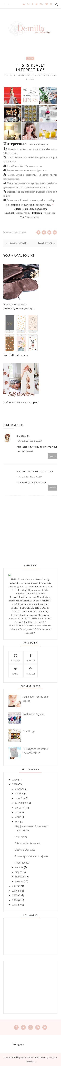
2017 (15, 885)
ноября (19, 793)
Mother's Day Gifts (24, 849)
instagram (16, 660)
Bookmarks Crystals (34, 714)
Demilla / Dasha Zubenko (21, 75)
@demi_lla (49, 212)
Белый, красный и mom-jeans (31, 856)
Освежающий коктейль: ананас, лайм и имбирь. (31, 200)
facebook (30, 660)
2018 (15, 784)
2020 (15, 779)
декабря (20, 788)
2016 (15, 890)
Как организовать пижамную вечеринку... (18, 306)
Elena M (23, 435)
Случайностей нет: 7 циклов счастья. (24, 165)
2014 (15, 900)
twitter (15, 674)
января (19, 881)
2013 (15, 904)
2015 (15, 895)
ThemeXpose (27, 1057)
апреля (19, 867)
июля (18, 812)
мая (17, 821)
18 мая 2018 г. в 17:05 (29, 476)
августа (19, 807)
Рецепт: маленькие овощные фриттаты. (26, 170)
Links (30, 58)
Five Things (29, 731)
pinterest (30, 674)
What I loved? (21, 862)
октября (20, 798)
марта (18, 872)
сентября (20, 802)
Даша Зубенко (23, 212)
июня (18, 817)
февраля (20, 876)
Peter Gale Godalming (35, 471)
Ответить (52, 456)
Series (22, 232)
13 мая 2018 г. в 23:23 (29, 440)
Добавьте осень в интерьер (21, 402)
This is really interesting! (27, 843)
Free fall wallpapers (15, 355)
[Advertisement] (30, 987)
